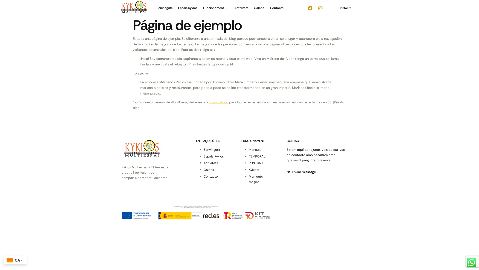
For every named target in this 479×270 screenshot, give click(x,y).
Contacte (276, 8)
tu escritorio (218, 102)
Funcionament (213, 8)
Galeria (259, 8)
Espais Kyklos (187, 8)
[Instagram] (320, 8)
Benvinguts (165, 8)
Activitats (241, 8)
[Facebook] (310, 8)
